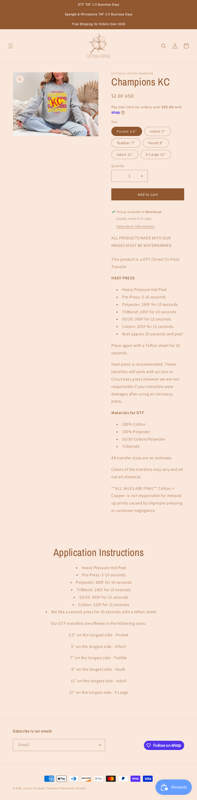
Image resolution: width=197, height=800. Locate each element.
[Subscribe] (99, 745)
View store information (135, 226)
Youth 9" (155, 143)
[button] (10, 46)
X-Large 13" (156, 154)
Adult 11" (125, 154)
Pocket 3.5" (127, 131)
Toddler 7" (126, 143)
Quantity (117, 166)
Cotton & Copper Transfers (41, 788)
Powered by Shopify (73, 788)
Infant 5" (157, 131)
